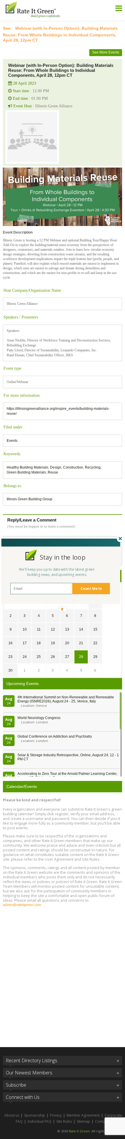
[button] (62, 557)
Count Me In (91, 588)
